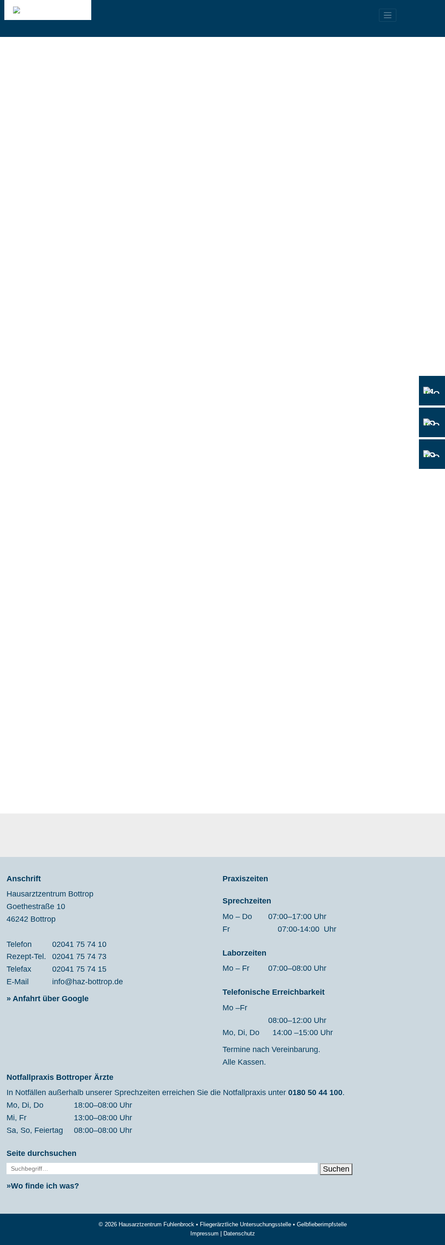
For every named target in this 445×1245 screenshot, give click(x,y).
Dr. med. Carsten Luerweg (131, 420)
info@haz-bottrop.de (87, 981)
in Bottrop (129, 372)
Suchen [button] (336, 1169)
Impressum (204, 1233)
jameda (142, 452)
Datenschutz (239, 1233)
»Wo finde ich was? (43, 1186)
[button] (342, 279)
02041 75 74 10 (79, 944)
